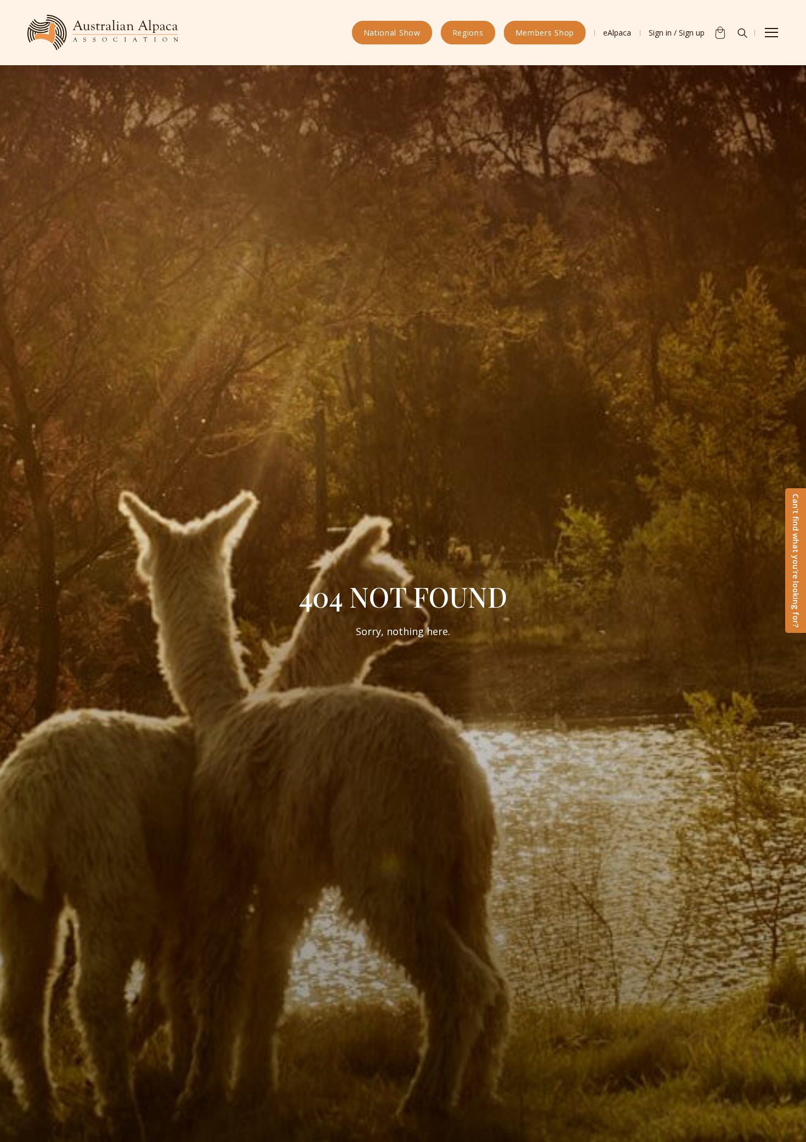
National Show (392, 32)
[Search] (742, 33)
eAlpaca (617, 32)
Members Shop (544, 32)
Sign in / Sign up (677, 32)
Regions (468, 32)
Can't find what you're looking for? (796, 560)
